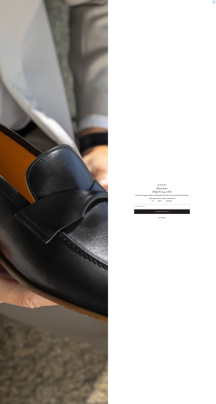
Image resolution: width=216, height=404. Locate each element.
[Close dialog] (213, 2)
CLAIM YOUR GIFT (162, 212)
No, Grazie (162, 218)
